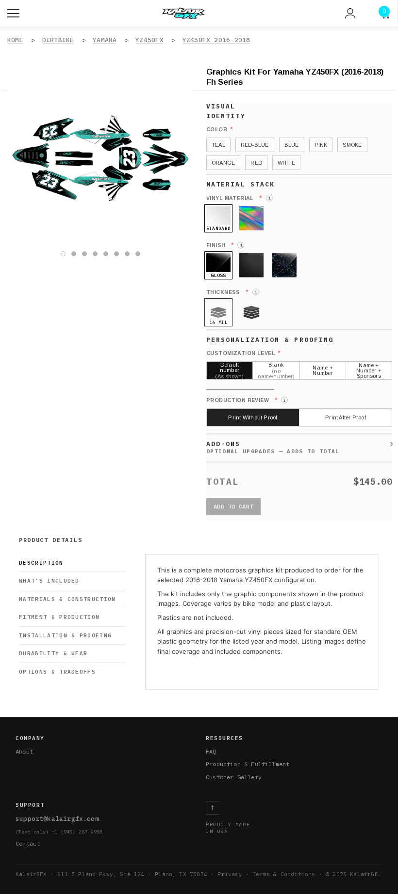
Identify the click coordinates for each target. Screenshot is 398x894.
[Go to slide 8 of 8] (137, 253)
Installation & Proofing (65, 635)
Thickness (231, 292)
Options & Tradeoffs (57, 671)
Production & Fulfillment (247, 764)
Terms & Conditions (283, 874)
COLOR (219, 129)
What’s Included (49, 580)
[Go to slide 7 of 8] (127, 253)
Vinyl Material (238, 198)
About (24, 751)
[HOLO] (251, 218)
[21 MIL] (251, 312)
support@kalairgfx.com (57, 819)
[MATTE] (251, 265)
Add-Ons (223, 444)
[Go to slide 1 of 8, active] (63, 253)
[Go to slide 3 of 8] (84, 253)
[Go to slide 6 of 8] (116, 253)
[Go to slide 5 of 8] (105, 253)
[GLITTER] (284, 265)
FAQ (211, 751)
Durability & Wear (53, 653)
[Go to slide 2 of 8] (73, 253)
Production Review (245, 400)
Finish (224, 245)
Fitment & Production (59, 617)
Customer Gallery (234, 777)
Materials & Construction (67, 599)
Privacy (229, 874)
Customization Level (243, 353)
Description (41, 562)
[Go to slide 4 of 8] (95, 253)
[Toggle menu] (14, 12)
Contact (28, 843)
